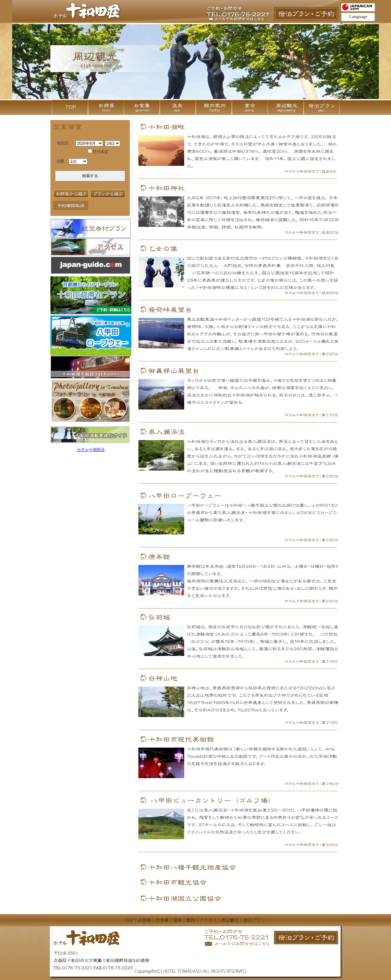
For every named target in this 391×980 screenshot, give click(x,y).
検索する (90, 175)
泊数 (60, 161)
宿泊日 (63, 143)
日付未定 (100, 152)
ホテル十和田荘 (91, 450)
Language (358, 16)
